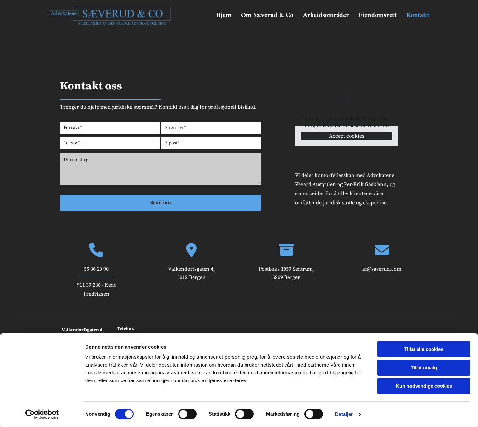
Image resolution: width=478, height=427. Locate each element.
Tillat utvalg (424, 367)
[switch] (187, 414)
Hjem (223, 15)
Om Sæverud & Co (267, 15)
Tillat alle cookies (423, 349)
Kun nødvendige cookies (424, 386)
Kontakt (417, 15)
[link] (347, 102)
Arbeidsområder (326, 15)
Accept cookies (346, 136)
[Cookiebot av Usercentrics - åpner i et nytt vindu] (42, 414)
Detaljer (344, 414)
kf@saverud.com (381, 269)
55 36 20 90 (96, 269)
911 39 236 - (91, 285)
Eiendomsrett (378, 15)
